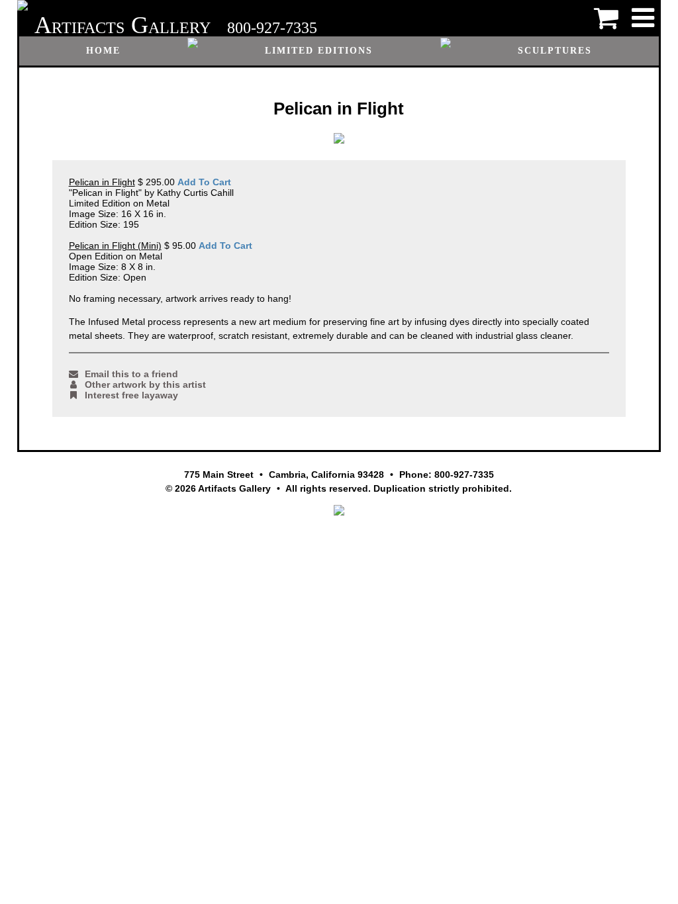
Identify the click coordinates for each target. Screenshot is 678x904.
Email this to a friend (131, 374)
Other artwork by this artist (145, 384)
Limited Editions (319, 51)
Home (103, 51)
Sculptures (555, 51)
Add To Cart (204, 182)
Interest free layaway (131, 395)
